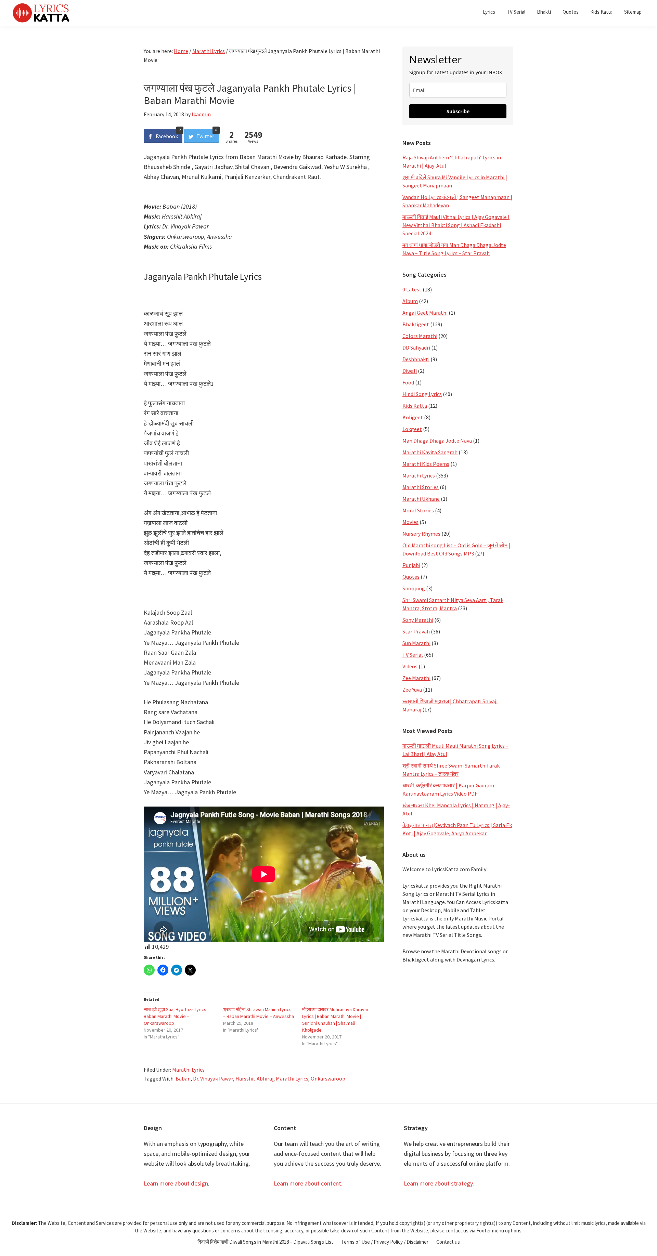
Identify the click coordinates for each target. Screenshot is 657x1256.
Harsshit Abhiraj (254, 1078)
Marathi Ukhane (421, 498)
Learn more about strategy (438, 1183)
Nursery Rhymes (421, 533)
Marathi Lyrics (188, 1069)
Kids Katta (414, 405)
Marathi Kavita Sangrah (430, 452)
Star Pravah (416, 631)
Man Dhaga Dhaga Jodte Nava (437, 440)
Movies (410, 522)
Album (410, 301)
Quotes (411, 576)
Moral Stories (418, 510)
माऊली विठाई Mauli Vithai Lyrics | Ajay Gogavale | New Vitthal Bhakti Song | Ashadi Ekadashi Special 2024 (456, 225)
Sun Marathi (416, 643)
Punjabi (411, 565)
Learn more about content (307, 1183)
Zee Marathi (416, 678)
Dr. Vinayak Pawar (213, 1078)
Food (408, 382)
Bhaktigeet (415, 324)
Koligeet (412, 417)
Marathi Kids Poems (425, 463)
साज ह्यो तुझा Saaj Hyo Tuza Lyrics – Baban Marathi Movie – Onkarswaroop (177, 1016)
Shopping (413, 588)
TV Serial (412, 654)
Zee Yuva (412, 689)
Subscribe (458, 111)
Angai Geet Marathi (425, 312)
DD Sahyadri (416, 347)
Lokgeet (412, 429)
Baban (183, 1078)
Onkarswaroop (328, 1078)
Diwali (409, 370)
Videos (409, 666)
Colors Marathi (419, 335)
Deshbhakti (415, 359)
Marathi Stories (420, 487)
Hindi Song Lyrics (422, 394)
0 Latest (412, 289)
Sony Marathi (417, 619)
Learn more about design (176, 1183)
